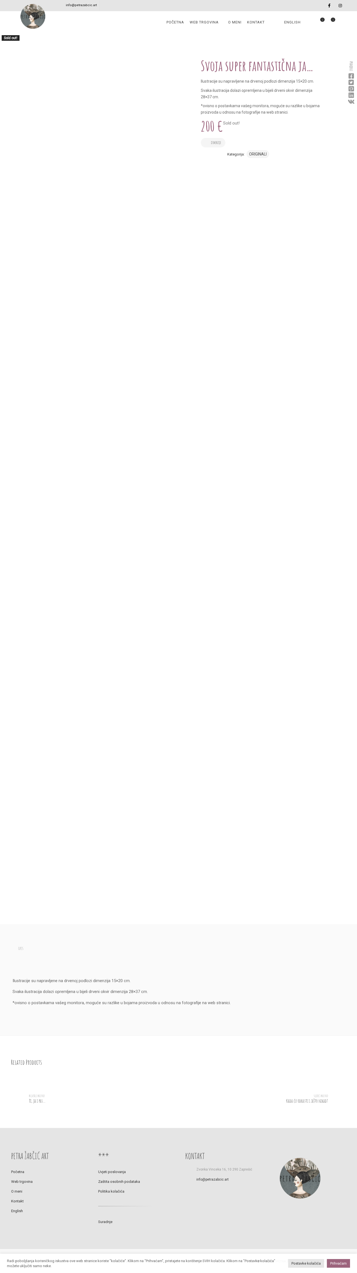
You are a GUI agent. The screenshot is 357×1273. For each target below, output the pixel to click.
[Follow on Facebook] (329, 5)
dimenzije (216, 142)
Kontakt (256, 22)
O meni (235, 22)
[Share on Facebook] (351, 76)
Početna (175, 22)
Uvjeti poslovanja (112, 1172)
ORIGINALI (258, 154)
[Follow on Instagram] (340, 5)
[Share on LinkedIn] (351, 95)
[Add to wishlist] (232, 137)
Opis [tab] (20, 948)
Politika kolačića (111, 1191)
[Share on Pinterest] (351, 89)
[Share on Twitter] (351, 82)
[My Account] (308, 22)
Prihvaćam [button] (338, 1263)
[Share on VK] (351, 101)
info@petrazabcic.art (81, 5)
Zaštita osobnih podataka (119, 1181)
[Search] (340, 22)
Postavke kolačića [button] (306, 1263)
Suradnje (105, 1222)
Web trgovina (204, 22)
